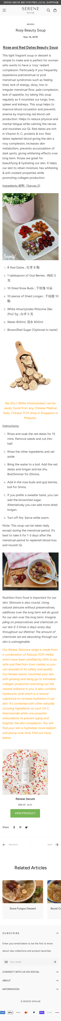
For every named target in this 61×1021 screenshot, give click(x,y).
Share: (5, 827)
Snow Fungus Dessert (23, 908)
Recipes (30, 24)
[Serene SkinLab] (30, 10)
